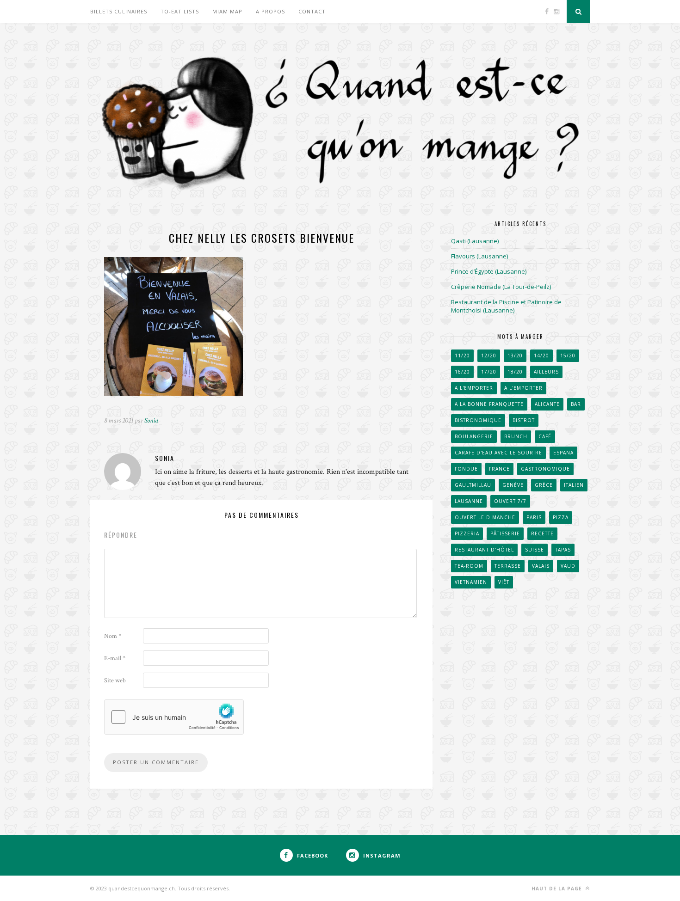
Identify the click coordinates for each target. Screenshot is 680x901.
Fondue (466, 469)
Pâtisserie (505, 533)
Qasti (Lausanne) (475, 241)
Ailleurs (546, 371)
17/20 (488, 371)
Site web (115, 680)
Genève (513, 485)
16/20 (462, 371)
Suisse (534, 549)
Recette (542, 533)
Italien (574, 485)
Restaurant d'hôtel (484, 549)
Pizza (561, 517)
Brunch (515, 436)
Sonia (151, 420)
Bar (576, 404)
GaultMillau (473, 485)
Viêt (503, 582)
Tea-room (469, 566)
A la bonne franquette (489, 404)
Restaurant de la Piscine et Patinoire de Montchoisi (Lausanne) (506, 306)
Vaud (568, 566)
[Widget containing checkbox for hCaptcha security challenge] (174, 717)
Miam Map (227, 11)
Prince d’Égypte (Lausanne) (488, 271)
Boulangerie (474, 436)
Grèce (544, 485)
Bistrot (524, 420)
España (563, 452)
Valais (541, 566)
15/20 (567, 355)
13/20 (515, 355)
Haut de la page (558, 888)
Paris (534, 517)
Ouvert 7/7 (510, 501)
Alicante (547, 404)
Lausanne (469, 501)
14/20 (541, 355)
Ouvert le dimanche (485, 517)
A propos (270, 11)
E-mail (114, 658)
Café (544, 436)
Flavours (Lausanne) (479, 256)
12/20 (488, 355)
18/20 (515, 371)
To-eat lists (180, 11)
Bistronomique (478, 420)
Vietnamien (471, 582)
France (499, 469)
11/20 (462, 355)
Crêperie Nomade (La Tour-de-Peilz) (501, 286)
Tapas (563, 549)
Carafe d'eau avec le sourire (498, 452)
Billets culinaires (118, 11)
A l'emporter (474, 388)
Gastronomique (545, 469)
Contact (312, 11)
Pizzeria (467, 533)
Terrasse (508, 566)
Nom (112, 636)
